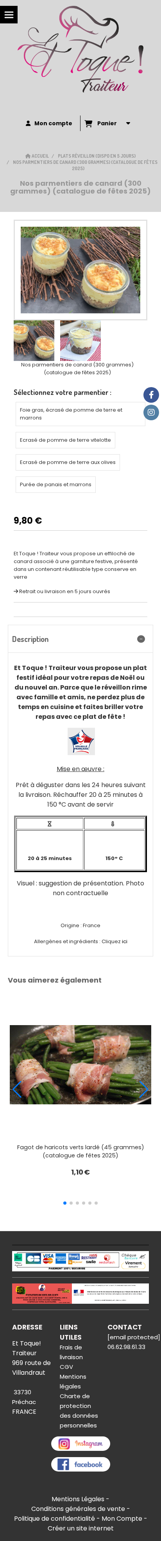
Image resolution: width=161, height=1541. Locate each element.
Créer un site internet (81, 1528)
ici (124, 941)
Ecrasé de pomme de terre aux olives (68, 462)
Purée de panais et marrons (55, 484)
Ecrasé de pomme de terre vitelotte (65, 440)
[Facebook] (151, 395)
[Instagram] (151, 412)
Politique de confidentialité (54, 1518)
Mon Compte (122, 1518)
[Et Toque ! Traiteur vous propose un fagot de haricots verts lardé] (80, 1065)
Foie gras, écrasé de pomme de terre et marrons (71, 413)
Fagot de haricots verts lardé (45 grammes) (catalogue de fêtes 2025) (80, 1151)
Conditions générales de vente (78, 1508)
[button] (64, 1203)
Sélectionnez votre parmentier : (62, 392)
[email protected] (133, 1337)
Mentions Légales (78, 1499)
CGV (66, 1367)
